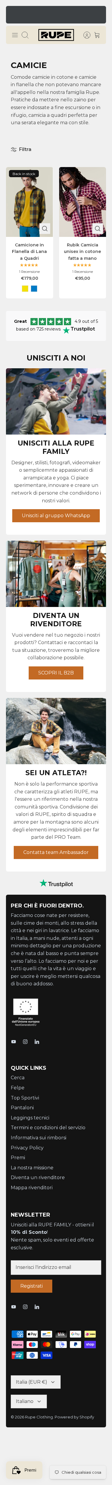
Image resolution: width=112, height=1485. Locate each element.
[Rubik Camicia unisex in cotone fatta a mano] (82, 202)
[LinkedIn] (37, 1041)
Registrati (31, 1286)
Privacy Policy (27, 1148)
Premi (18, 1157)
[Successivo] (97, 14)
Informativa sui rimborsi (38, 1138)
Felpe (17, 1088)
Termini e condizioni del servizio (48, 1127)
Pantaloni (22, 1107)
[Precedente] (14, 14)
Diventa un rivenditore (38, 1177)
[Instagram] (25, 1041)
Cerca (17, 1077)
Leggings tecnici (30, 1118)
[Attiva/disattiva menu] (15, 35)
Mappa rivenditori (32, 1187)
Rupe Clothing (39, 1417)
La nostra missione (32, 1168)
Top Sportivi (25, 1098)
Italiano (24, 1401)
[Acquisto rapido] (44, 228)
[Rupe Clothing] (56, 35)
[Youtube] (13, 1041)
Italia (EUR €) (31, 1382)
